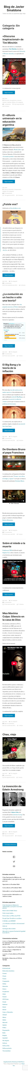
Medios (4, 1020)
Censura (4, 973)
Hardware (4, 1004)
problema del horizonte (8, 404)
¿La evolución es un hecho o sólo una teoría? (12, 297)
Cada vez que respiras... (8, 913)
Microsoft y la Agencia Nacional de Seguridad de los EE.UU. (13, 931)
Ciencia (6, 189)
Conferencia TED (7, 550)
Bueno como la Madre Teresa (9, 910)
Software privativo (7, 1048)
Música (14, 102)
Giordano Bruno (19, 481)
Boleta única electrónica (8, 971)
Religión (4, 191)
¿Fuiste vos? (10, 204)
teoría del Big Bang (16, 397)
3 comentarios (7, 438)
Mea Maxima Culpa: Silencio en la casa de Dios (13, 616)
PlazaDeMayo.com (15, 208)
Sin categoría (19, 102)
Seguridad (4, 1038)
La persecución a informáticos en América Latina (11, 895)
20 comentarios (8, 193)
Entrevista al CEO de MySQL (12, 959)
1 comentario (7, 104)
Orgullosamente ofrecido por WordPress (14, 1061)
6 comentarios (7, 283)
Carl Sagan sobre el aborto (8, 928)
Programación (5, 1030)
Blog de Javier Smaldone (14, 8)
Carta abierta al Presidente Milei (12, 888)
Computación (5, 981)
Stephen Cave (6, 553)
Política (4, 1027)
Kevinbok (5, 958)
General (19, 100)
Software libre (5, 1045)
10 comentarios (8, 532)
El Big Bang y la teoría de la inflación (11, 368)
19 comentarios (8, 353)
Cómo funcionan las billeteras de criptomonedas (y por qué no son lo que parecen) (13, 879)
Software (4, 1043)
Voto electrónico (6, 1051)
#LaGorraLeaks (6, 968)
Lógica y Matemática (7, 1012)
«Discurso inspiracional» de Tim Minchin (12, 39)
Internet (4, 102)
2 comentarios (7, 775)
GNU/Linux (5, 999)
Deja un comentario (9, 723)
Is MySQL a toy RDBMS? (9, 921)
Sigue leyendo (10, 93)
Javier (5, 98)
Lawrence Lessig (17, 814)
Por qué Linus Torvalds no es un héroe (11, 918)
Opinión (4, 1025)
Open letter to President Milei (11, 884)
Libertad (9, 102)
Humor (4, 1007)
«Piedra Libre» (17, 149)
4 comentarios (7, 602)
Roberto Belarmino (7, 520)
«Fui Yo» (4, 250)
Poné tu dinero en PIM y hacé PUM (11, 916)
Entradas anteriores (10, 844)
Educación (6, 100)
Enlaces (4, 989)
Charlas (4, 976)
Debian (4, 984)
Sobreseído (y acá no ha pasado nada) (13, 891)
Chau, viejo (9, 734)
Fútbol (4, 994)
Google (4, 1002)
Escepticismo (13, 100)
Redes (4, 1033)
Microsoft (4, 1022)
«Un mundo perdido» (8, 156)
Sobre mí (4, 926)
